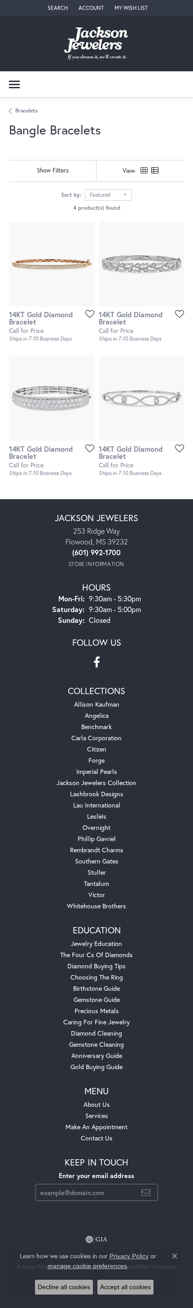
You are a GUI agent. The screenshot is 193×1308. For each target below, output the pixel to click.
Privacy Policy (129, 1256)
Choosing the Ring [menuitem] (96, 977)
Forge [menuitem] (96, 760)
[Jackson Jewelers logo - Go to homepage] (97, 43)
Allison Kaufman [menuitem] (96, 704)
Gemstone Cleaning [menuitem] (96, 1044)
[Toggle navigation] (14, 84)
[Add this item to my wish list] (87, 313)
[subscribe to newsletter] (146, 1192)
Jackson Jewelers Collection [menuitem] (96, 782)
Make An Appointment (96, 1126)
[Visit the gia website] (96, 1239)
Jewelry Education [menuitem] (96, 943)
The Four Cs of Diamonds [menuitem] (96, 954)
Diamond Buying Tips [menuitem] (96, 966)
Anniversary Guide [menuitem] (96, 1055)
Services (96, 1115)
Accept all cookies (125, 1287)
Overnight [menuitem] (96, 827)
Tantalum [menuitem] (96, 883)
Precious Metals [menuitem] (97, 1010)
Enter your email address (96, 1175)
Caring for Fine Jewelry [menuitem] (96, 1022)
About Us (96, 1104)
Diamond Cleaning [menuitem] (96, 1033)
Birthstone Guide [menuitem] (96, 988)
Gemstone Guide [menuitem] (97, 999)
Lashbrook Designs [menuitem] (96, 794)
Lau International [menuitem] (96, 805)
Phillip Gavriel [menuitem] (97, 838)
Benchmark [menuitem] (96, 726)
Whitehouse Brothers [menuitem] (96, 906)
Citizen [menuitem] (96, 749)
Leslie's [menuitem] (96, 816)
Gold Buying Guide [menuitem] (96, 1066)
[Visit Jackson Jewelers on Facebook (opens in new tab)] (97, 662)
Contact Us (97, 1138)
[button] (57, 8)
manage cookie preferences (87, 1265)
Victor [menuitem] (96, 894)
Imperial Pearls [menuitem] (96, 771)
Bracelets (26, 110)
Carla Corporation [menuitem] (96, 738)
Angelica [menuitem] (97, 715)
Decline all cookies (64, 1287)
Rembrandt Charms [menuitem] (96, 850)
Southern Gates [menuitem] (96, 861)
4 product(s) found (96, 207)
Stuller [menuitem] (97, 872)
